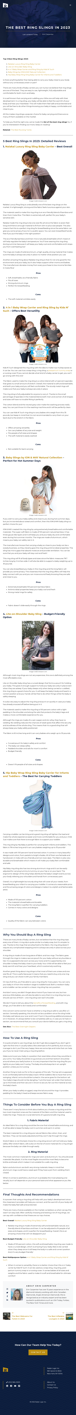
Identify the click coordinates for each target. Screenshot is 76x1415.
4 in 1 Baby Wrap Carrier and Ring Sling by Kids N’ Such (31, 69)
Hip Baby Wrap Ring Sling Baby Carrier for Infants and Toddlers (35, 75)
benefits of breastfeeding (44, 1003)
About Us (51, 1382)
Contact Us (38, 1352)
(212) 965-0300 (14, 1382)
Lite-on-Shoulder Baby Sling (20, 67)
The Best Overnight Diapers (24, 1027)
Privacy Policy (52, 1388)
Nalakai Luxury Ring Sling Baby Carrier (24, 64)
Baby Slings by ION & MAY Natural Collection (27, 72)
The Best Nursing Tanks (21, 130)
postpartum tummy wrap (59, 370)
